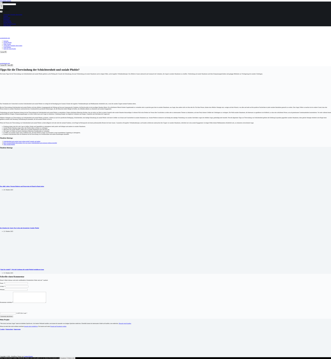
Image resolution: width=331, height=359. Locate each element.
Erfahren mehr (71, 358)
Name (2, 283)
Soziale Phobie (7, 42)
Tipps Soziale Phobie (9, 144)
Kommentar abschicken (6, 316)
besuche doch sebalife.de (31, 326)
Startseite (5, 41)
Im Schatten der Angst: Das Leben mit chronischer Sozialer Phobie (19, 228)
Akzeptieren (63, 358)
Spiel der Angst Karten (9, 48)
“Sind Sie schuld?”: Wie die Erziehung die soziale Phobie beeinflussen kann (22, 269)
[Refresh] (13, 306)
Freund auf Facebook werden (58, 326)
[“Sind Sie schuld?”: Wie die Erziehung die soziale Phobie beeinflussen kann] (33, 266)
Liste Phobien (7, 47)
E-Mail (2, 286)
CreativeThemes (28, 356)
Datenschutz (9, 329)
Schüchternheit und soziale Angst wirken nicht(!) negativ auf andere (21, 141)
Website (2, 289)
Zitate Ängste (7, 44)
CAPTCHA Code (21, 313)
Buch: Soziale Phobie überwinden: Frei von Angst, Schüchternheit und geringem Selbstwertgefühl (30, 143)
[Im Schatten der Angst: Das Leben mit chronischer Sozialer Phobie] (33, 224)
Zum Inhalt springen (5, 0)
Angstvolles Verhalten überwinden (12, 45)
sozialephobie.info (5, 38)
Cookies (2, 329)
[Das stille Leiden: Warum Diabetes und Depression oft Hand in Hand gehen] (33, 183)
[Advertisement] (165, 89)
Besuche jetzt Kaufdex (125, 323)
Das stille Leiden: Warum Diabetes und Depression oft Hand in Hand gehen (22, 186)
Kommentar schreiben (6, 302)
